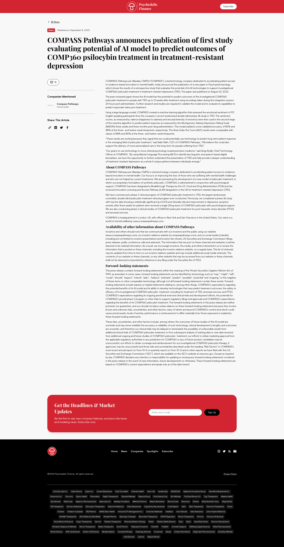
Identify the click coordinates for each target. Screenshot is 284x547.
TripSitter (165, 527)
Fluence (61, 511)
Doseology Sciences (143, 532)
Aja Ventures (55, 501)
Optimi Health (81, 496)
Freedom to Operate (75, 511)
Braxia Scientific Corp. (210, 501)
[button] (50, 6)
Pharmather (94, 496)
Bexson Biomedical (157, 501)
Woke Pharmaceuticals (221, 527)
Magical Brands (153, 537)
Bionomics (185, 501)
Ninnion (200, 516)
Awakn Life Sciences (91, 532)
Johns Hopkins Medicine (215, 511)
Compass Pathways (125, 532)
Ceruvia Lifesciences (74, 506)
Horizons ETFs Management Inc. (130, 511)
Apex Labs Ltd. (105, 501)
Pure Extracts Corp (160, 496)
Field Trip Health (121, 491)
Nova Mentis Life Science (63, 522)
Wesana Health (227, 496)
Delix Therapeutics (196, 506)
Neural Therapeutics (186, 516)
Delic (184, 506)
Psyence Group (144, 496)
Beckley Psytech (108, 532)
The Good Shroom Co (192, 496)
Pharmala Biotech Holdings (134, 522)
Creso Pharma (76, 491)
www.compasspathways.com (148, 221)
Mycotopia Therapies (127, 516)
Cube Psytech (173, 506)
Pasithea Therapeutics (112, 522)
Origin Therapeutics (83, 522)
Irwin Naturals (181, 511)
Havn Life (151, 491)
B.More (196, 501)
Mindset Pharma (110, 516)
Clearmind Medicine (116, 506)
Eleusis (168, 532)
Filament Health (137, 491)
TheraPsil (154, 527)
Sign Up (212, 412)
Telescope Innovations (139, 527)
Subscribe (228, 6)
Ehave (229, 506)
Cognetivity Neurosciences (154, 506)
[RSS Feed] (229, 451)
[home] (142, 6)
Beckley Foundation (121, 501)
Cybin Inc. (89, 491)
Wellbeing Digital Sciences (199, 527)
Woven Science (56, 532)
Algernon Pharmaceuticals (86, 501)
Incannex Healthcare (154, 511)
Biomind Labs (173, 501)
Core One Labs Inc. (60, 491)
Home (114, 451)
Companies (137, 451)
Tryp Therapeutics (211, 496)
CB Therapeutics (57, 506)
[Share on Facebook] (67, 127)
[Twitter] (224, 451)
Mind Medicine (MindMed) (90, 516)
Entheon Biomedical (182, 532)
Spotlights (152, 451)
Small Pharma (122, 527)
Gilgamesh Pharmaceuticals (204, 532)
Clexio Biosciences (134, 506)
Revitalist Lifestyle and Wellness (64, 527)
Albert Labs (68, 501)
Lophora (141, 537)
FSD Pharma (91, 511)
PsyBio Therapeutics (110, 496)
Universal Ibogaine (179, 527)
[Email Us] (235, 451)
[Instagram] (219, 451)
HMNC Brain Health (106, 511)
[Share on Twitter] (61, 127)
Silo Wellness (175, 496)
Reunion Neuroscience (220, 522)
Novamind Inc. (56, 496)
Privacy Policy (230, 474)
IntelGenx (169, 511)
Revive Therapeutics (87, 527)
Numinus (69, 496)
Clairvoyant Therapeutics (95, 506)
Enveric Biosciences (104, 491)
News (124, 451)
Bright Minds (227, 501)
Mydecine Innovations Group (194, 491)
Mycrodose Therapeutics (148, 516)
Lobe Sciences (129, 537)
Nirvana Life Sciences (215, 516)
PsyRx (188, 522)
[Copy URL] (49, 127)
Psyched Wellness (128, 496)
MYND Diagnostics (168, 516)
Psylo (181, 522)
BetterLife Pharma (139, 501)
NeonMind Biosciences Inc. (219, 491)
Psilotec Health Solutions (166, 522)
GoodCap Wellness (225, 532)
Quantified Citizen (201, 522)
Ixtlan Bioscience (197, 511)
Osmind (98, 522)
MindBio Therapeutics (68, 516)
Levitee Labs (162, 491)
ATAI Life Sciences (73, 532)
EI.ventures (158, 532)
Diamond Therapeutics (215, 506)
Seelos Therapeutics (106, 527)
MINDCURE (175, 491)
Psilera (151, 522)
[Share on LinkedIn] (55, 127)
